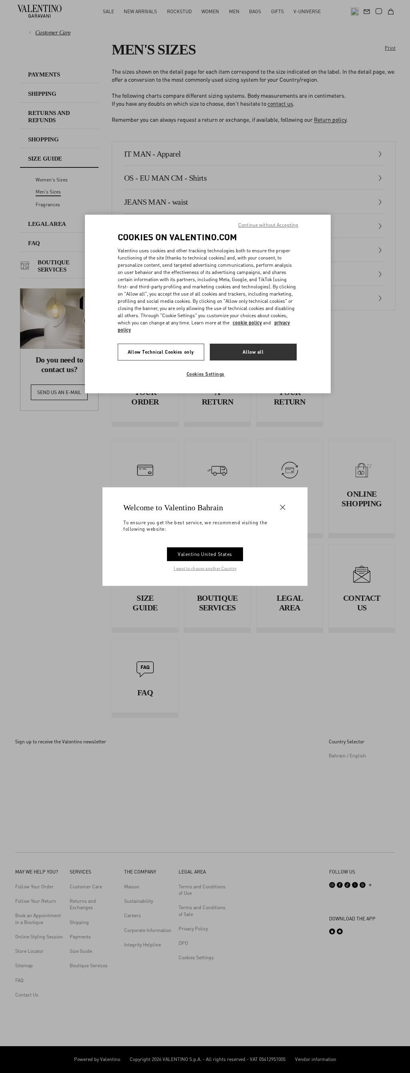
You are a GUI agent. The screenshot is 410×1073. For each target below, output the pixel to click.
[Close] (283, 507)
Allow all (253, 352)
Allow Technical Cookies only (161, 352)
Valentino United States (205, 554)
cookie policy (247, 323)
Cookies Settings (206, 374)
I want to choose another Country (205, 568)
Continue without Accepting (268, 225)
